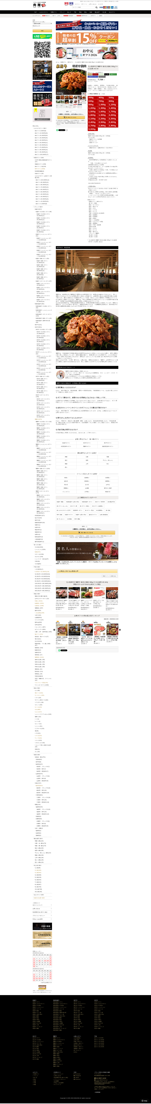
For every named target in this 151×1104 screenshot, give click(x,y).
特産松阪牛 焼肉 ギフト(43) (44, 318)
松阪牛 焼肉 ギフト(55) (42, 258)
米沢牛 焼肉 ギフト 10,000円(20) (42, 379)
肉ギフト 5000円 (100, 501)
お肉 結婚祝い (77, 1038)
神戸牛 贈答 (77, 1016)
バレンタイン (66, 491)
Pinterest (77, 1079)
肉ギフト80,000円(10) (42, 184)
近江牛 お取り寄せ (37, 1045)
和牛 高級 (59, 514)
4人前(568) (38, 875)
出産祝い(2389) (39, 605)
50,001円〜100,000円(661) (43, 581)
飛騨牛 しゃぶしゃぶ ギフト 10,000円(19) (44, 449)
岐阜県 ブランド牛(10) (43, 788)
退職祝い (66, 488)
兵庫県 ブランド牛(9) (43, 821)
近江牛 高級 (36, 1059)
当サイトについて (37, 905)
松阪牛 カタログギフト (39, 1003)
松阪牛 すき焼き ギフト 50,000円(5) (43, 231)
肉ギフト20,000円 (99, 1041)
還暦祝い (95, 223)
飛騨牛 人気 (56, 1062)
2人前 (96, 235)
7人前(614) (38, 882)
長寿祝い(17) (38, 654)
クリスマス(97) (39, 620)
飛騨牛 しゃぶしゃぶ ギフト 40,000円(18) (44, 461)
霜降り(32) (38, 716)
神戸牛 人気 (77, 1024)
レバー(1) (37, 721)
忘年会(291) (38, 624)
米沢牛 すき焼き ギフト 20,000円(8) (43, 336)
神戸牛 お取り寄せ (78, 1014)
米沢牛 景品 (97, 1017)
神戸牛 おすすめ (78, 1023)
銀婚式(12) (38, 650)
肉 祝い (76, 1052)
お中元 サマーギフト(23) (42, 598)
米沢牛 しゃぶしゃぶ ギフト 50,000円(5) (44, 373)
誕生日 (66, 481)
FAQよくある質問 (38, 919)
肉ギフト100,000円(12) (42, 180)
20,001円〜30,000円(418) (42, 576)
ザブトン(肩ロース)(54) (41, 700)
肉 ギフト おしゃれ (62, 506)
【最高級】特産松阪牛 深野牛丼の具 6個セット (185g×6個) (112, 638)
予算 (75, 12)
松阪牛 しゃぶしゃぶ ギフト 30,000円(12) (44, 247)
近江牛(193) (38, 518)
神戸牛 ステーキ (78, 1009)
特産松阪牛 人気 (57, 1026)
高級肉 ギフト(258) (40, 164)
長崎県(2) (38, 835)
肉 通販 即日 (111, 501)
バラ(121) (38, 733)
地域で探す (37, 754)
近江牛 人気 (36, 1055)
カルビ (95, 228)
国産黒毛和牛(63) (40, 522)
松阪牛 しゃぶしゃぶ (38, 1007)
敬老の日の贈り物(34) (41, 596)
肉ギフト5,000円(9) (40, 130)
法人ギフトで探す (39, 894)
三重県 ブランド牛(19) (43, 797)
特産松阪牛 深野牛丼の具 (59, 1012)
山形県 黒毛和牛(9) (42, 780)
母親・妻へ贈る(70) (40, 845)
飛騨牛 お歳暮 (57, 1059)
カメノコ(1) (38, 723)
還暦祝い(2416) (39, 657)
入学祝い (87, 491)
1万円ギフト (93, 15)
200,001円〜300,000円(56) (43, 586)
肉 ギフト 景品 (89, 510)
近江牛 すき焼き (37, 1039)
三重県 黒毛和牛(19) (43, 802)
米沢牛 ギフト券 (98, 1012)
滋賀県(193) (39, 807)
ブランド (62, 12)
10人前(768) (38, 889)
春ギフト (95, 231)
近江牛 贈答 (36, 1046)
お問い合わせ (36, 908)
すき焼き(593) (39, 547)
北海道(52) (39, 759)
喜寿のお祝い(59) (40, 662)
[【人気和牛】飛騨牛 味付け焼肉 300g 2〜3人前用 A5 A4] (71, 79)
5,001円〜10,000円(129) (42, 571)
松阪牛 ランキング (37, 1026)
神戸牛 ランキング (78, 1026)
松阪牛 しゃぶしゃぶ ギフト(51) (44, 235)
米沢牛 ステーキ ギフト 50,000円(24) (43, 416)
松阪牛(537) (38, 209)
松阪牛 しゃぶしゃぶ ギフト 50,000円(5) (44, 255)
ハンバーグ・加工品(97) (42, 559)
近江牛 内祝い (36, 1050)
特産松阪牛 (68, 15)
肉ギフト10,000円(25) (42, 201)
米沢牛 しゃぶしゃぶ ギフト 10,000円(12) (44, 357)
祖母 (87, 460)
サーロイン (96, 205)
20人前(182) (38, 891)
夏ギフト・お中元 (56, 15)
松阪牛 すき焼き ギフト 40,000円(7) (43, 226)
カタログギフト (43, 12)
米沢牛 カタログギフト (100, 1003)
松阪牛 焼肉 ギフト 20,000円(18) (42, 265)
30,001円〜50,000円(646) (42, 578)
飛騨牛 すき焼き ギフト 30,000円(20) (43, 432)
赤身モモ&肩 (92, 226)
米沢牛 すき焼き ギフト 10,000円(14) (43, 332)
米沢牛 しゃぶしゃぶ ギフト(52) (44, 352)
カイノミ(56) (38, 704)
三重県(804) (39, 795)
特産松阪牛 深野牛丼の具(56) (43, 321)
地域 (91, 12)
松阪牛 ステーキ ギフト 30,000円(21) (43, 292)
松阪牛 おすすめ (37, 1023)
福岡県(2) (38, 830)
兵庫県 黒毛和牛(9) (42, 826)
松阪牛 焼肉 (36, 1010)
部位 (85, 12)
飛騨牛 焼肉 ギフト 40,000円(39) (42, 483)
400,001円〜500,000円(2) (42, 590)
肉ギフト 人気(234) (40, 166)
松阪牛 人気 (36, 1024)
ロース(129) (38, 707)
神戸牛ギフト (108, 443)
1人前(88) (38, 867)
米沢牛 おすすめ (98, 1023)
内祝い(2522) (39, 601)
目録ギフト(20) (39, 173)
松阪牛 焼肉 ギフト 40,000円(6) (42, 273)
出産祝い (95, 216)
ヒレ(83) (37, 690)
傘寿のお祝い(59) (40, 659)
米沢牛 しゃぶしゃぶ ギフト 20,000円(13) (44, 361)
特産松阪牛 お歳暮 (58, 1023)
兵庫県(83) (39, 818)
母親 (108, 456)
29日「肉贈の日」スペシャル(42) (43, 679)
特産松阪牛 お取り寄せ (72, 501)
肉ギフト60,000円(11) (42, 189)
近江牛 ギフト (36, 1038)
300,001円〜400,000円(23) (43, 588)
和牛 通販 (77, 519)
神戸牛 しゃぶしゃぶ (79, 1007)
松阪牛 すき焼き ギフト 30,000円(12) (43, 222)
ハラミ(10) (38, 697)
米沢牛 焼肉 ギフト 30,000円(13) (42, 387)
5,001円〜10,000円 (98, 213)
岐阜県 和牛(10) (42, 790)
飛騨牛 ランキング (58, 1064)
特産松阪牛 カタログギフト (60, 1003)
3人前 (96, 236)
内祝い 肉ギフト (78, 1041)
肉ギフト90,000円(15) (41, 152)
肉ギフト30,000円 (99, 1043)
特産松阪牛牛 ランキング (59, 1028)
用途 (80, 12)
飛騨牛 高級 (56, 1066)
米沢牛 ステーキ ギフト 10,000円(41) (43, 399)
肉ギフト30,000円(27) (42, 196)
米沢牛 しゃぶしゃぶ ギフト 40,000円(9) (44, 369)
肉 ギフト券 (74, 506)
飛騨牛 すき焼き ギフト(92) (44, 421)
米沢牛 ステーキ (98, 1009)
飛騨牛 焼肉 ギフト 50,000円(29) (42, 488)
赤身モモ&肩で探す (39, 898)
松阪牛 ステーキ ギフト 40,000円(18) (43, 296)
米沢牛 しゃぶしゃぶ (99, 1007)
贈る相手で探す (38, 838)
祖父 (66, 460)
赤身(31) (37, 749)
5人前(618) (38, 877)
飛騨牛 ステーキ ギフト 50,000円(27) (43, 512)
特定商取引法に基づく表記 (40, 912)
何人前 (104, 12)
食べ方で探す (38, 544)
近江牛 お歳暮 (36, 1052)
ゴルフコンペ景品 (98, 221)
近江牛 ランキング (37, 1057)
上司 (87, 463)
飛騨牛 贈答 (56, 1053)
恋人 (66, 467)
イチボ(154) (38, 735)
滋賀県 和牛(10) (42, 811)
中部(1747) (38, 783)
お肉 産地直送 (104, 514)
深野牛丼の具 (82, 15)
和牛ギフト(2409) (40, 168)
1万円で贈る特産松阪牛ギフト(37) (43, 160)
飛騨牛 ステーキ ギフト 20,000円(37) (43, 500)
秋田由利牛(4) (39, 536)
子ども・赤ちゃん (108, 460)
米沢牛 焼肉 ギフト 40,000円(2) (42, 391)
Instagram (78, 1075)
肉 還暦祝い (99, 510)
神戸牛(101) (38, 324)
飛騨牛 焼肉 (56, 1046)
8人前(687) (38, 884)
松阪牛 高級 (36, 1028)
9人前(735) (38, 886)
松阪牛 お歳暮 (36, 1021)
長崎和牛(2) (38, 532)
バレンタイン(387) (40, 627)
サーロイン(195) (39, 695)
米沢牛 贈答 (97, 1016)
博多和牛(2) (38, 529)
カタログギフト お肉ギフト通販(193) (43, 176)
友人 (108, 463)
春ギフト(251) (39, 634)
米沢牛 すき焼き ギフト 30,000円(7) (43, 340)
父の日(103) (38, 641)
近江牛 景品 (36, 1048)
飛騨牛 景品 (56, 1055)
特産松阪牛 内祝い (58, 1021)
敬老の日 (46, 15)
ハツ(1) (37, 719)
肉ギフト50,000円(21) (41, 142)
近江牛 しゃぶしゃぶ (38, 1041)
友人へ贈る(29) (39, 860)
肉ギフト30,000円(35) (41, 137)
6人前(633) (38, 879)
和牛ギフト (70, 62)
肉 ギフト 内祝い (85, 506)
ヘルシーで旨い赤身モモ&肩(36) (43, 745)
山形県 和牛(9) (41, 778)
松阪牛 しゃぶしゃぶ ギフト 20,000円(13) (44, 243)
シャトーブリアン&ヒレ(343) (43, 714)
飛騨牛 (97, 233)
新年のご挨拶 (108, 488)
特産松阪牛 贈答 (57, 1017)
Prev (54, 630)
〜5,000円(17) (39, 569)
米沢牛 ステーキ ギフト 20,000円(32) (43, 403)
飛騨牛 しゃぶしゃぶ (58, 1043)
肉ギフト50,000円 (99, 1046)
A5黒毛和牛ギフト (66, 446)
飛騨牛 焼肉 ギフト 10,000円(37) (42, 471)
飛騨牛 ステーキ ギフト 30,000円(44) (43, 504)
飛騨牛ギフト (87, 446)
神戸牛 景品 (77, 1017)
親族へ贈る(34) (39, 855)
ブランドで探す (38, 207)
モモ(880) (38, 709)
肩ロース (95, 206)
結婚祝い (101, 15)
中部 (94, 225)
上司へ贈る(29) (39, 857)
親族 (66, 463)
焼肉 (95, 203)
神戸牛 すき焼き (78, 1005)
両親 (66, 456)
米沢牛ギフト (87, 443)
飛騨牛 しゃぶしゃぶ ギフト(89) (44, 445)
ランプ (95, 211)
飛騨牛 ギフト (57, 1038)
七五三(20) (38, 615)
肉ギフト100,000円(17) (41, 154)
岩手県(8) (38, 762)
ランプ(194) (38, 738)
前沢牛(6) (37, 520)
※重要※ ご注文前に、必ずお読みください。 (71, 114)
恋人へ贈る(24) (39, 862)
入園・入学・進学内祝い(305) (43, 631)
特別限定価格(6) (39, 171)
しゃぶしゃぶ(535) (40, 549)
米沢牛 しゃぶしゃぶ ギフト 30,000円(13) (44, 365)
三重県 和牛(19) (42, 799)
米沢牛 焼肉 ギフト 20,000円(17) (42, 383)
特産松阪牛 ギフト (87, 501)
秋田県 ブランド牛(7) (43, 766)
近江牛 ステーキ (37, 1043)
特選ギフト (54, 12)
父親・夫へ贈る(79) (40, 843)
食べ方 (69, 12)
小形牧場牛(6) (39, 539)
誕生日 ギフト (93, 514)
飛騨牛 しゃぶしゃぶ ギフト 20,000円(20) (44, 453)
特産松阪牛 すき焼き (58, 1005)
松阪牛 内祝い (36, 1019)
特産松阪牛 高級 (57, 1030)
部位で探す (37, 688)
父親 (87, 456)
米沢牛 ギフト (98, 1002)
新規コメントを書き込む (109, 576)
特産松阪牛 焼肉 (57, 1010)
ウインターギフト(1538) (42, 685)
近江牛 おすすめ (37, 1053)
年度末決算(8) (39, 676)
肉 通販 (70, 519)
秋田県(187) (39, 764)
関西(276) (38, 804)
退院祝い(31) (38, 669)
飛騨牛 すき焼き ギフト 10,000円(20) (43, 424)
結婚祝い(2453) (39, 603)
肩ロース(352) (39, 693)
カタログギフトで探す (40, 128)
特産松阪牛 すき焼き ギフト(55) (44, 307)
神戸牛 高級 (77, 1028)
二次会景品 (96, 220)
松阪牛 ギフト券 (37, 1012)
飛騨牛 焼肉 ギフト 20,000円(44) (42, 475)
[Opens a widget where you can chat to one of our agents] (144, 1101)
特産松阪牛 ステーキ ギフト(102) (44, 315)
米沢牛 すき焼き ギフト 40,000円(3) (43, 344)
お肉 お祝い (77, 1039)
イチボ (95, 210)
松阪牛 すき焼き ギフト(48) (44, 211)
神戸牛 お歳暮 (77, 1021)
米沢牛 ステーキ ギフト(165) (42, 395)
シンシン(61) (38, 726)
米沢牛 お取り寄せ (99, 1014)
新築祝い (87, 481)
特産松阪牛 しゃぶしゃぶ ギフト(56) (44, 311)
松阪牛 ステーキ (37, 1009)
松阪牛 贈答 (36, 1016)
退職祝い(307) (39, 608)
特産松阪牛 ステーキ (58, 1009)
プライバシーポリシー (39, 915)
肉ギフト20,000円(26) (42, 199)
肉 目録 (108, 510)
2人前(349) (38, 870)
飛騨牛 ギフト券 (57, 1050)
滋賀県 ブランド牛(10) (43, 809)
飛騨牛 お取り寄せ (58, 1052)
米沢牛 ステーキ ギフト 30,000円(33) (43, 407)
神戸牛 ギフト (77, 1002)
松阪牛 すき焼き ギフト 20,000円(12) (43, 218)
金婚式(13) (38, 652)
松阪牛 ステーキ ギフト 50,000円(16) (43, 300)
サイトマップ (57, 1084)
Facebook (77, 1074)
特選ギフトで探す (39, 157)
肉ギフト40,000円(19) (42, 194)
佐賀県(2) (38, 833)
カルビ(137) (38, 712)
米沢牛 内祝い (98, 1019)
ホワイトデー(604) (40, 629)
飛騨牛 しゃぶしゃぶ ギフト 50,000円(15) (44, 465)
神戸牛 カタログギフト (80, 1003)
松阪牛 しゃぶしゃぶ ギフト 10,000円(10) (44, 239)
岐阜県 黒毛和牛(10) (43, 792)
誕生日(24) (38, 610)
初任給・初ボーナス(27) (42, 636)
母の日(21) (38, 639)
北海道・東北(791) (40, 757)
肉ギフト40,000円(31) (41, 140)
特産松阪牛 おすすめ (58, 1024)
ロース (95, 230)
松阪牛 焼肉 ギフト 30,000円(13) (42, 269)
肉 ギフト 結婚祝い (97, 506)
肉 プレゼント (61, 519)
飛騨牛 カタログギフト (59, 1039)
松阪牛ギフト (66, 443)
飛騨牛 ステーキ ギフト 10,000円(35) (43, 496)
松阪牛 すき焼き (37, 1005)
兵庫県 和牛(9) (41, 823)
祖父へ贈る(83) (39, 848)
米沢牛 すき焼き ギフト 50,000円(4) (43, 348)
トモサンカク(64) (40, 742)
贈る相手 (97, 12)
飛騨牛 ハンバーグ (58, 1048)
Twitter (77, 1077)
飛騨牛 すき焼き (57, 1041)
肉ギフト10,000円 (99, 1039)
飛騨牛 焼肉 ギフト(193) (43, 468)
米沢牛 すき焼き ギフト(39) (44, 329)
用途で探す (37, 593)
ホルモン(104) (39, 556)
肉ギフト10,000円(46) (41, 133)
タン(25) (37, 751)
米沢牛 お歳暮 (98, 1021)
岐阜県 (99, 225)
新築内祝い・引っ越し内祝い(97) (43, 644)
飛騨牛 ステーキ (57, 1045)
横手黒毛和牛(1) (39, 541)
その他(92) (38, 563)
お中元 (108, 484)
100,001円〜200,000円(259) (43, 583)
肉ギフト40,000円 (99, 1045)
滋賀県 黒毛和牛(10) (43, 814)
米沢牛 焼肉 (97, 1010)
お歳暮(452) (38, 617)
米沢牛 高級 (97, 1028)
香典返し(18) (38, 673)
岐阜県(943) (39, 785)
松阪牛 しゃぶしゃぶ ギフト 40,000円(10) (44, 251)
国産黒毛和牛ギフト (108, 446)
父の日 (87, 484)
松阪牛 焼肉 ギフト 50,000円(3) (42, 277)
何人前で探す (38, 865)
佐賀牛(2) (37, 527)
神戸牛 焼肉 (77, 1010)
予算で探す (37, 567)
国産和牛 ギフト (77, 510)
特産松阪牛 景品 (57, 1019)
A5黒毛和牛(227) (40, 515)
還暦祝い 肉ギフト (78, 1048)
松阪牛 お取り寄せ (81, 514)
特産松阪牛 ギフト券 (58, 1014)
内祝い (95, 218)
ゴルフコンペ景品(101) (41, 682)
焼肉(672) (38, 552)
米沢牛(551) (38, 327)
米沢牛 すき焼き (98, 1005)
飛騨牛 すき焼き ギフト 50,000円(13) (43, 441)
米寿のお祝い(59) (40, 664)
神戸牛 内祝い (77, 1019)
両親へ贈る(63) (39, 841)
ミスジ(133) (38, 740)
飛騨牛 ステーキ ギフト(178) (42, 492)
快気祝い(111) (39, 671)
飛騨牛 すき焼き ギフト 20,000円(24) (43, 428)
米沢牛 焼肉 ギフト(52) (42, 376)
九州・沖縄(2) (39, 828)
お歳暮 (87, 488)
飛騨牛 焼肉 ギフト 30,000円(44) (42, 479)
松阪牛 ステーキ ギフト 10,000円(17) (43, 284)
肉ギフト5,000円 (98, 1038)
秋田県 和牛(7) (41, 769)
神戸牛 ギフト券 (78, 1012)
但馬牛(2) (37, 534)
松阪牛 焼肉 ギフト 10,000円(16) (42, 261)
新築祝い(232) (39, 647)
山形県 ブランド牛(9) (43, 776)
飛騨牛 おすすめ (57, 1061)
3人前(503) (38, 872)
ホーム (57, 62)
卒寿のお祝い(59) (40, 666)
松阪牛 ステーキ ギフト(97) (44, 281)
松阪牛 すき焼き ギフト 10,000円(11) (43, 214)
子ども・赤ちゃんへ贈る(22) (43, 852)
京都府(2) (38, 816)
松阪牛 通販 (60, 501)
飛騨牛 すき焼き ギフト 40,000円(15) (43, 437)
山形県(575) (39, 773)
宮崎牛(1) (37, 525)
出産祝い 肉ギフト (78, 1043)
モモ (94, 208)
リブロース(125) (39, 728)
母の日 (66, 484)
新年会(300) (38, 622)
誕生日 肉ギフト (78, 1045)
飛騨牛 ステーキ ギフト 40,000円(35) (43, 508)
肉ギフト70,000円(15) (41, 147)
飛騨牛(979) (38, 419)
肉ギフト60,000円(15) (41, 145)
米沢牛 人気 (97, 1024)
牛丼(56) (37, 561)
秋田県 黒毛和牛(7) (42, 771)
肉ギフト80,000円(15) (41, 149)
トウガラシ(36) (39, 702)
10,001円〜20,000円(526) (42, 574)
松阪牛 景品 (36, 1017)
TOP (35, 12)
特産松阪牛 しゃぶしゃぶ (59, 1007)
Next (120, 630)
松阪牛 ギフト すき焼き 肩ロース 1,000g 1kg (98, 602)
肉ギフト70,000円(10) (42, 187)
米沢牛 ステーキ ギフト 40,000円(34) (43, 411)
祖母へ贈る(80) (39, 850)
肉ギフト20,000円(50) (41, 135)
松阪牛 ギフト (69, 514)
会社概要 (56, 1081)
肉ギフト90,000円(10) (42, 182)
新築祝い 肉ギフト (78, 1046)
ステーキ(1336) (39, 554)
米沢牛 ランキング (99, 1026)
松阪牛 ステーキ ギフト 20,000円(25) (43, 288)
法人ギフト (112, 12)
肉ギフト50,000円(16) (42, 192)
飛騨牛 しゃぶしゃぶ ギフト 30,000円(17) (44, 457)
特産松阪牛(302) (39, 303)
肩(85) (37, 731)
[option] (71, 79)
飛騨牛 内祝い (57, 1057)
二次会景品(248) (39, 612)
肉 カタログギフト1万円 (63, 510)
